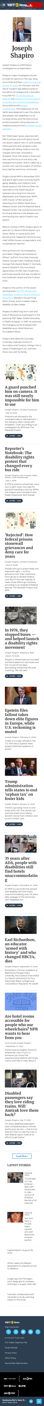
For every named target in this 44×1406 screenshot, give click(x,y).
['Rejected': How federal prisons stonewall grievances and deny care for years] (21, 520)
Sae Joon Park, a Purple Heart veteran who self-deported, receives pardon (29, 1229)
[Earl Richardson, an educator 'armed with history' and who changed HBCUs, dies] (21, 925)
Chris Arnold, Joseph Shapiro (18, 1043)
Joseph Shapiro (12, 737)
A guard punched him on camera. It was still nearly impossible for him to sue (22, 396)
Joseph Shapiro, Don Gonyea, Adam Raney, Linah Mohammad (21, 476)
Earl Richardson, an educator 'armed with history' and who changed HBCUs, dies (20, 950)
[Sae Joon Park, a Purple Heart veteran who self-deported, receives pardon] (15, 1217)
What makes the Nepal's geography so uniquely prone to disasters (22, 1266)
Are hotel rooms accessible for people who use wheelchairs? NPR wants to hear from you (21, 1027)
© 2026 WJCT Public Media (14, 1338)
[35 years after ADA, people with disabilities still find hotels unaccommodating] (21, 844)
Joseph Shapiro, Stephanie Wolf (19, 653)
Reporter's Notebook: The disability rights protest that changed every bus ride (19, 459)
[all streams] (39, 1401)
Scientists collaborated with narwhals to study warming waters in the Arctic (20, 1297)
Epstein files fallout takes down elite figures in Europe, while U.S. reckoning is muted (21, 721)
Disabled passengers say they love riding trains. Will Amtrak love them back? (21, 1104)
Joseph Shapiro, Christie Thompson (21, 410)
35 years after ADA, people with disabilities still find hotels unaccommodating (21, 869)
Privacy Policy (11, 1353)
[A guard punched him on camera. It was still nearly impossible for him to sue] (21, 372)
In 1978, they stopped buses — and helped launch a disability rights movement (22, 639)
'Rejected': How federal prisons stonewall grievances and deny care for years (19, 546)
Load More (22, 1156)
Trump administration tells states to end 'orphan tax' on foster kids (21, 790)
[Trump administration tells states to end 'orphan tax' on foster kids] (21, 767)
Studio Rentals (11, 1348)
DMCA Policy (10, 1358)
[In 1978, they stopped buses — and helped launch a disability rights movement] (21, 615)
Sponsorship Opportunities (16, 1363)
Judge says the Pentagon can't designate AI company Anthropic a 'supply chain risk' (21, 1281)
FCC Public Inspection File (16, 1343)
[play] (31, 1401)
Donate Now (24, 5)
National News (28, 1174)
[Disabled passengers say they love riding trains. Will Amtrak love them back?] (21, 1078)
